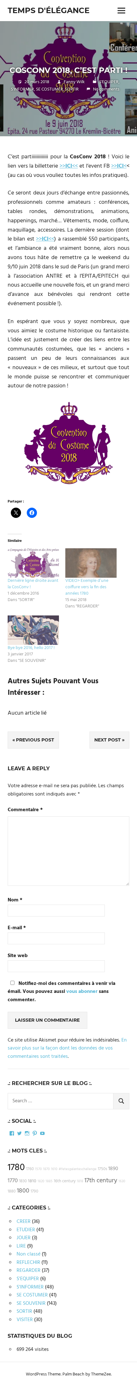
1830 (23, 1181)
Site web (18, 956)
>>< (118, 166)
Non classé (28, 1254)
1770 (13, 1180)
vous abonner (81, 991)
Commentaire (25, 810)
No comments (106, 89)
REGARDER (28, 1270)
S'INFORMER (22, 89)
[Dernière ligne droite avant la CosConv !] (33, 563)
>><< (69, 166)
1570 (38, 1169)
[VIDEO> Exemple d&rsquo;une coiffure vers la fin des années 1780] (91, 563)
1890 (113, 1169)
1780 (16, 1167)
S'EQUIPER (109, 82)
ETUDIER (26, 1230)
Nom (15, 900)
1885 (49, 1181)
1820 (41, 1181)
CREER (24, 1221)
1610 (54, 1169)
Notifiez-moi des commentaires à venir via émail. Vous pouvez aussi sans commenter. (61, 992)
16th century (65, 1181)
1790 (34, 1191)
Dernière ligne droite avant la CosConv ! (33, 584)
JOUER (24, 1238)
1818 (80, 1181)
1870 (46, 1169)
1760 (30, 1169)
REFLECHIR (28, 1262)
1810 (32, 1181)
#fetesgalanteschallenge (78, 1169)
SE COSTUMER (49, 89)
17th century (100, 1181)
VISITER (25, 1320)
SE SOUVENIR (31, 1303)
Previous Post (35, 740)
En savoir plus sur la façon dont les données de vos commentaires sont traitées (67, 1048)
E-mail (17, 928)
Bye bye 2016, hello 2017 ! (31, 648)
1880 (12, 1191)
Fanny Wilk (74, 82)
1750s (102, 1169)
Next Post (107, 740)
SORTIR (72, 89)
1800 (23, 1191)
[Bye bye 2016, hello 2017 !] (33, 630)
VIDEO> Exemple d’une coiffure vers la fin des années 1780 (86, 587)
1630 (122, 1181)
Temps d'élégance (49, 10)
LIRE (21, 1246)
